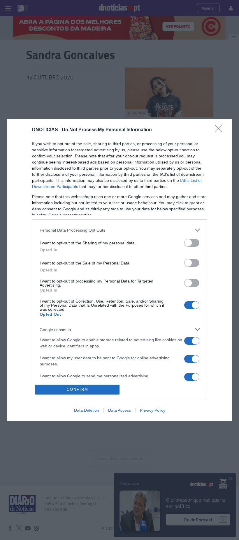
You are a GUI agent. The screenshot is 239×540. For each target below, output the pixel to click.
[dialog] (119, 270)
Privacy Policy (152, 410)
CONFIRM (77, 389)
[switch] (191, 243)
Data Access (119, 410)
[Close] (220, 130)
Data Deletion (86, 410)
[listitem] (119, 230)
